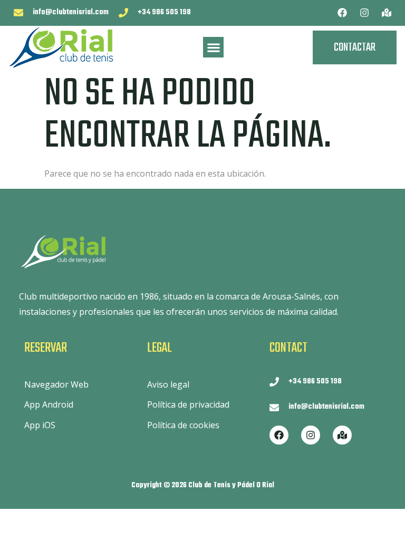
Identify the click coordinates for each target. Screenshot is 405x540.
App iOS (39, 425)
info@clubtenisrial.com (71, 12)
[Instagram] (364, 12)
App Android (48, 404)
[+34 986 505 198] (123, 12)
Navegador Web (56, 384)
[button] (213, 47)
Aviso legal (168, 384)
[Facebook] (342, 12)
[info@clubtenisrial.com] (18, 12)
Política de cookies (183, 425)
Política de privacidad (188, 404)
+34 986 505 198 (164, 12)
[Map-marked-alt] (386, 12)
